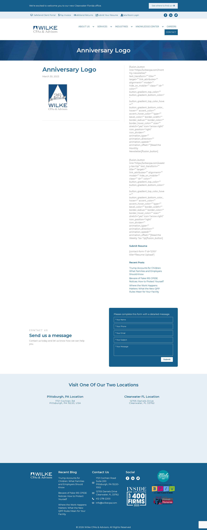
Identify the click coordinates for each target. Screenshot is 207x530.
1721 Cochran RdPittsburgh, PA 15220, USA (65, 402)
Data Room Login (130, 15)
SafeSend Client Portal (45, 15)
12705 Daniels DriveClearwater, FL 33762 (142, 402)
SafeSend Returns (84, 15)
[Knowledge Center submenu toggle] (162, 26)
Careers (171, 26)
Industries (121, 26)
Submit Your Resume (107, 15)
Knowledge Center (147, 26)
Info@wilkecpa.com (106, 503)
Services (102, 26)
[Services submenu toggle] (111, 26)
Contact (171, 32)
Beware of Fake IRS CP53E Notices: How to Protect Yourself (72, 496)
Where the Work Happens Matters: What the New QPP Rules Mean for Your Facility (144, 288)
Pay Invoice (65, 15)
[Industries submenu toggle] (131, 26)
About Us (84, 26)
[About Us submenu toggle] (93, 26)
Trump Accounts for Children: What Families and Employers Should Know (145, 271)
